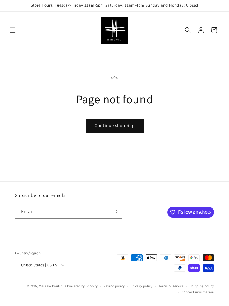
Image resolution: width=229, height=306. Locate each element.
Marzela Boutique (52, 286)
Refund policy (114, 286)
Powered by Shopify (82, 286)
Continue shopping (115, 125)
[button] (12, 30)
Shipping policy (202, 286)
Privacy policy (142, 286)
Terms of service (171, 286)
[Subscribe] (115, 212)
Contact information (198, 292)
